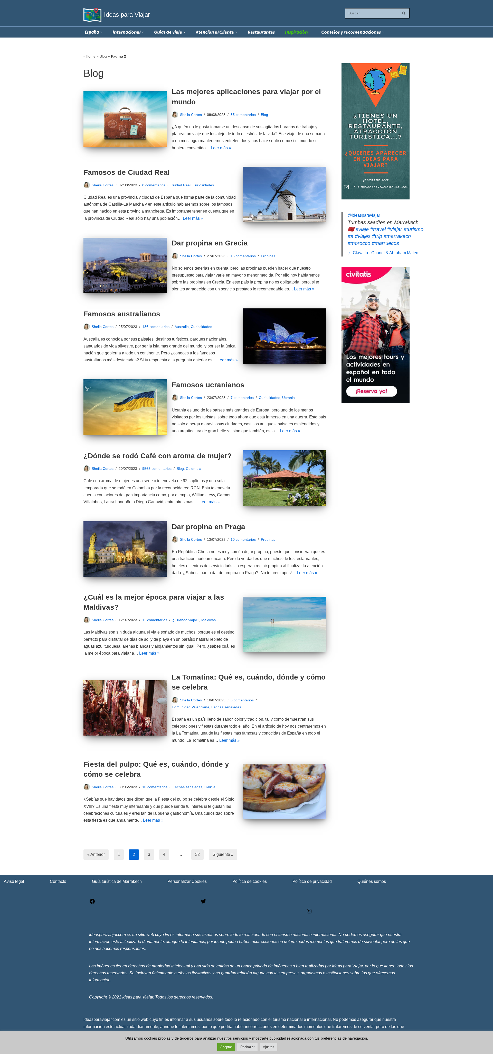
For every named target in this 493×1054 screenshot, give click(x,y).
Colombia (193, 468)
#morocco (359, 243)
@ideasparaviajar (364, 215)
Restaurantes (261, 32)
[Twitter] (203, 903)
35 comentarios (243, 115)
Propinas (268, 256)
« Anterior (96, 854)
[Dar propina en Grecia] (125, 265)
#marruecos (385, 243)
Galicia (209, 787)
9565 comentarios (157, 468)
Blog (103, 56)
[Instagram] (309, 913)
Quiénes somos (371, 881)
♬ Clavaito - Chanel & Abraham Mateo (383, 253)
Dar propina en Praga (208, 527)
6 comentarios (242, 700)
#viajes (363, 236)
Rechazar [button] (247, 1047)
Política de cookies (249, 881)
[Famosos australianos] (284, 336)
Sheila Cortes (191, 115)
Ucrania (288, 398)
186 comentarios (155, 327)
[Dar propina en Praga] (125, 549)
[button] (101, 32)
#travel (378, 229)
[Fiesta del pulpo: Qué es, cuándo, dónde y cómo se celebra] (284, 791)
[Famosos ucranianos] (125, 407)
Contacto (58, 881)
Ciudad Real (180, 185)
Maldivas (208, 620)
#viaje (362, 229)
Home (91, 56)
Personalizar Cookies (187, 881)
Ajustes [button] (268, 1047)
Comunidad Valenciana (190, 707)
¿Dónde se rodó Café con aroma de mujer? (157, 456)
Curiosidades (203, 185)
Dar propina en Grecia (210, 243)
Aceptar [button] (226, 1047)
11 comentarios (154, 620)
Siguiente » (223, 854)
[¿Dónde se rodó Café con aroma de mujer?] (284, 478)
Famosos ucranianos (208, 385)
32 (197, 854)
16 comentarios (243, 256)
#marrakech (397, 236)
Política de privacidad (312, 881)
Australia (182, 327)
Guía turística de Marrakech (117, 881)
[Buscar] (404, 13)
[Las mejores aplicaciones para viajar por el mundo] (125, 119)
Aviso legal (14, 881)
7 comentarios (242, 398)
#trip (377, 236)
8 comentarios (153, 185)
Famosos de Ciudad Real (126, 172)
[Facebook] (92, 903)
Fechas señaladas (226, 707)
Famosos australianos (121, 314)
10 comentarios (243, 539)
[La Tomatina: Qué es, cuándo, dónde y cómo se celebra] (125, 708)
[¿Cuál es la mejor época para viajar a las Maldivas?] (284, 624)
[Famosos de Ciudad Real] (284, 194)
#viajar (394, 229)
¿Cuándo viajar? (185, 620)
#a (350, 236)
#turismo (413, 229)
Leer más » (221, 148)
